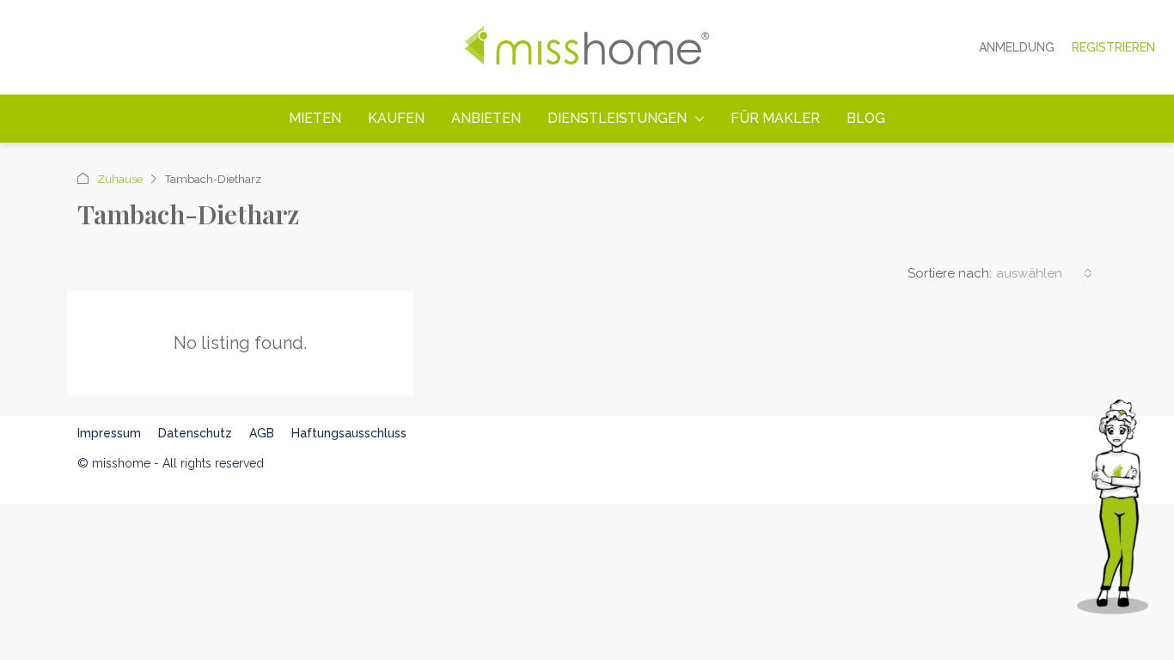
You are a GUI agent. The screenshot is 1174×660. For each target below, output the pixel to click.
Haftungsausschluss (349, 433)
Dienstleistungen (617, 118)
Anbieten (486, 118)
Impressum (109, 433)
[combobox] (1044, 273)
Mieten (315, 118)
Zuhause (120, 179)
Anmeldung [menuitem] (1017, 47)
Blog (866, 118)
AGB (261, 433)
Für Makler (775, 118)
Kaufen (396, 118)
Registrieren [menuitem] (1113, 47)
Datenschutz (195, 433)
